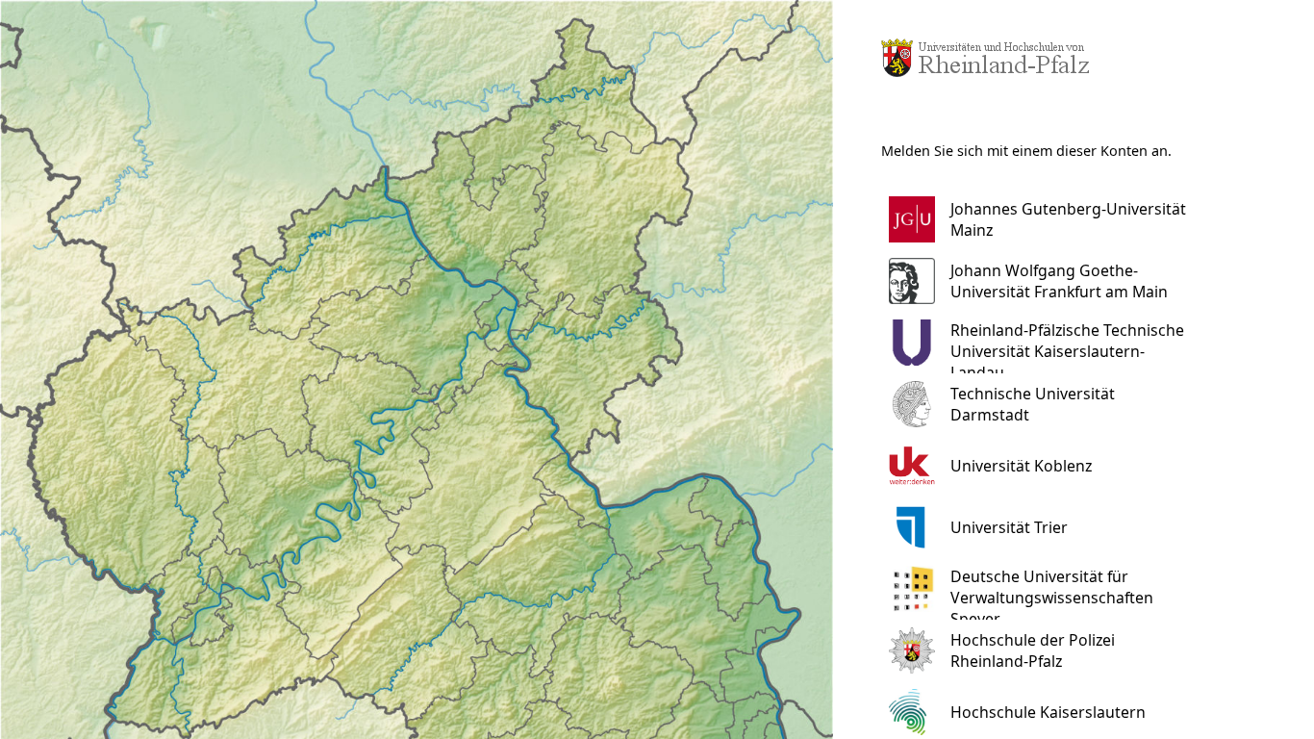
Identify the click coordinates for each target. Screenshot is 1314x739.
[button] (1049, 219)
